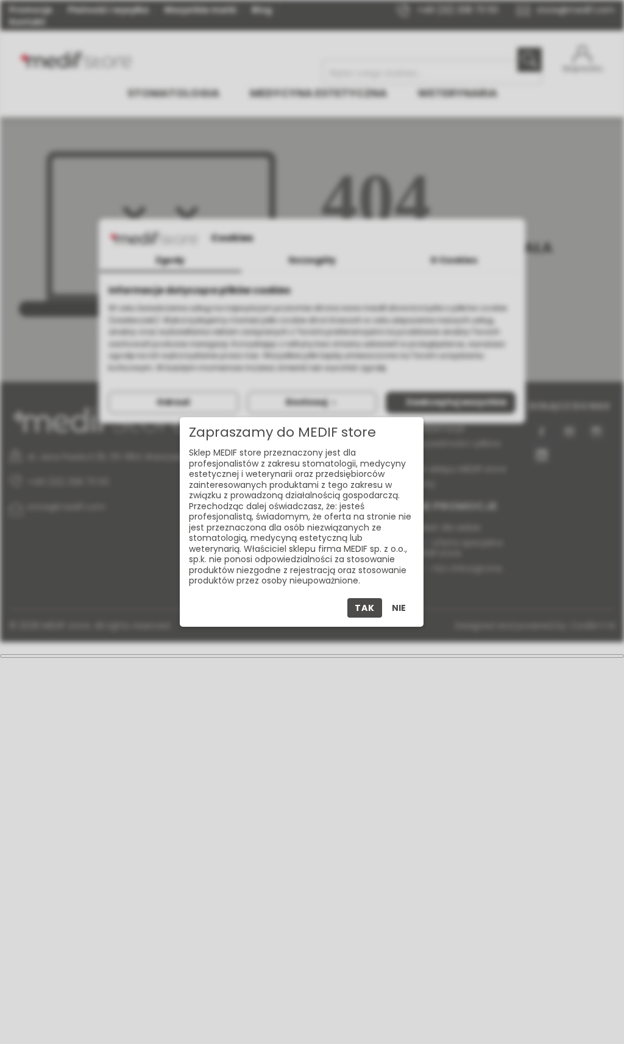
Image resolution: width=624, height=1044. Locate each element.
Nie (399, 608)
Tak (364, 608)
